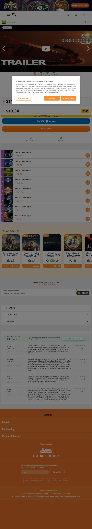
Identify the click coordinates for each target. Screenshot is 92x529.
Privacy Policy (35, 92)
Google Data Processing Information (49, 92)
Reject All (52, 98)
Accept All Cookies (68, 98)
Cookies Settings (23, 98)
